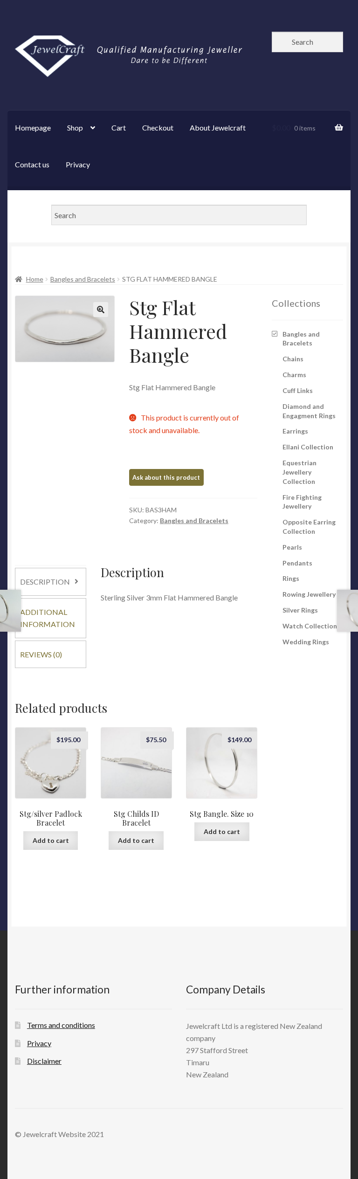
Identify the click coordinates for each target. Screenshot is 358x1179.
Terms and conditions (61, 1024)
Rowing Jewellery (309, 594)
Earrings (295, 431)
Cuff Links (297, 390)
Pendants (297, 563)
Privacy (78, 164)
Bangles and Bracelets (82, 279)
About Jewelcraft (218, 127)
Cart (118, 127)
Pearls (292, 547)
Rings (290, 578)
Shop (75, 127)
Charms (294, 375)
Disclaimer (44, 1060)
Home (34, 279)
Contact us (32, 164)
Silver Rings (300, 610)
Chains (292, 359)
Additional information (47, 617)
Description (45, 581)
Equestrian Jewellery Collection (299, 472)
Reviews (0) (41, 654)
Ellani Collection (307, 447)
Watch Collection (309, 626)
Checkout (157, 127)
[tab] (50, 582)
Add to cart (51, 840)
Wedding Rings (305, 642)
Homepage (33, 127)
